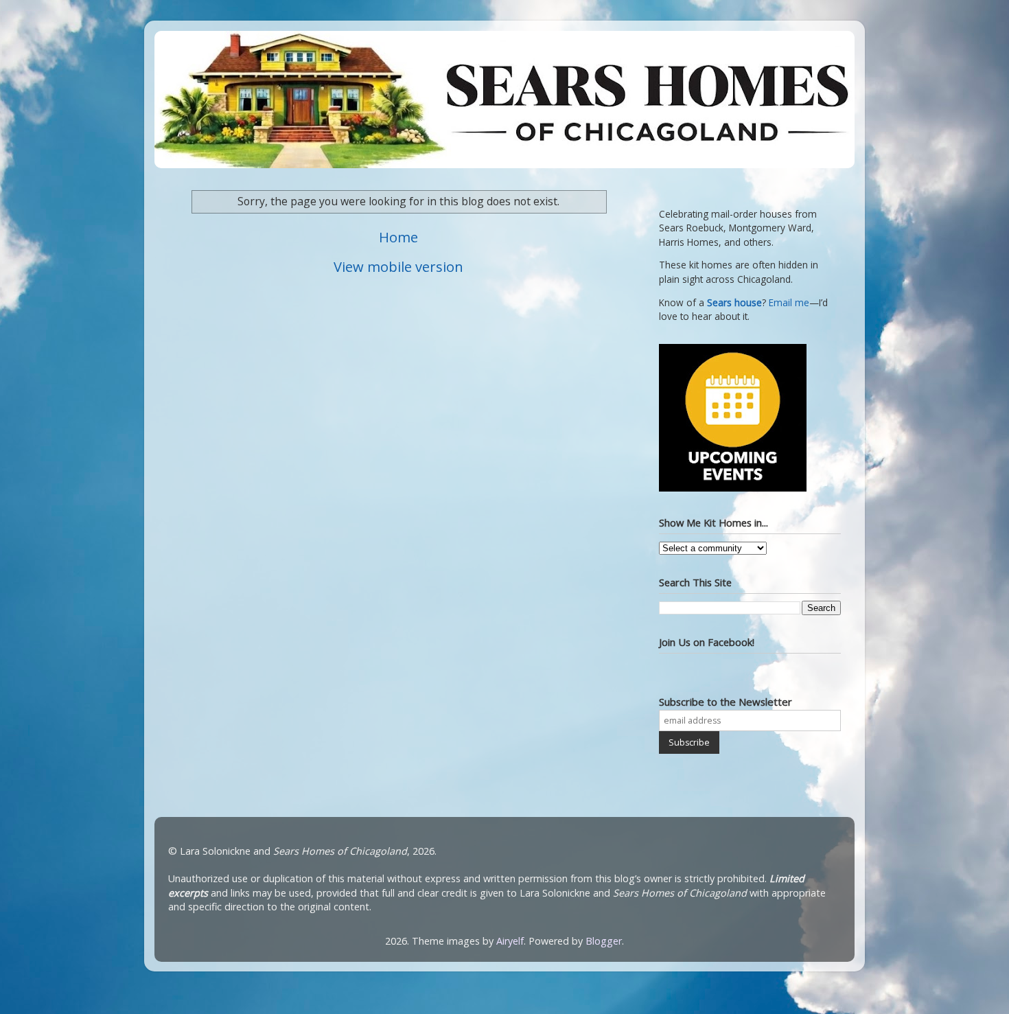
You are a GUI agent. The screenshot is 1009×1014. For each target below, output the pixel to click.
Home (398, 236)
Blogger (603, 940)
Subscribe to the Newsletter (725, 701)
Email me (789, 303)
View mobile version (398, 266)
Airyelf (510, 940)
